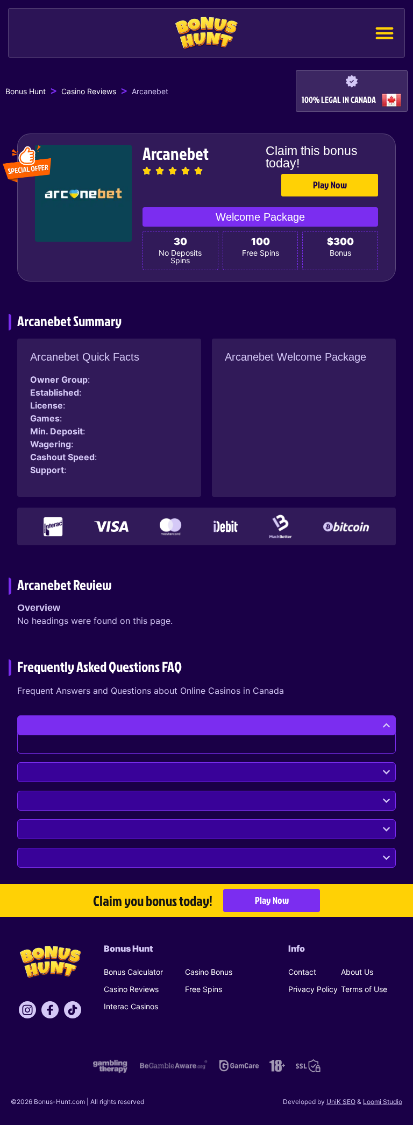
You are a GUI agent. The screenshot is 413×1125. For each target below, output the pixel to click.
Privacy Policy (313, 989)
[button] (384, 32)
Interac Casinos (131, 1006)
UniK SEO (340, 1102)
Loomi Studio (382, 1102)
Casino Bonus (208, 971)
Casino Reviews (88, 91)
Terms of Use (364, 989)
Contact (302, 971)
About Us (357, 971)
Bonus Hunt (25, 91)
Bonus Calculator (133, 971)
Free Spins (203, 989)
